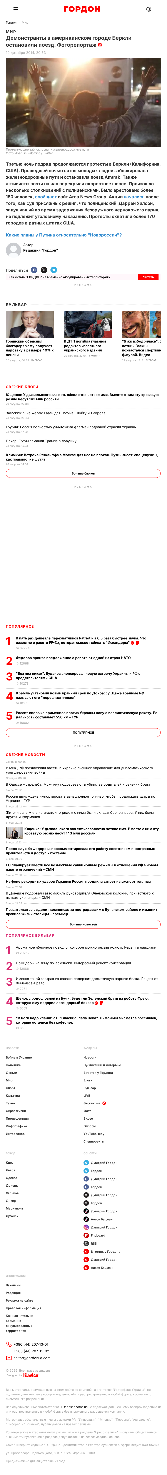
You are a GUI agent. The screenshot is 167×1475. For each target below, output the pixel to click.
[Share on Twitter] (44, 270)
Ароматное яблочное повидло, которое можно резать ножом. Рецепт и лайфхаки (86, 947)
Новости (12, 1048)
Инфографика (16, 1126)
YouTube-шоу (94, 1134)
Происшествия (17, 1118)
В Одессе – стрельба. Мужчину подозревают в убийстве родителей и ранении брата (78, 784)
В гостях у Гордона (98, 1072)
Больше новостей (83, 924)
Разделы (90, 1048)
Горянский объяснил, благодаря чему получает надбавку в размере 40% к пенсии (29, 348)
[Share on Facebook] (34, 270)
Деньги (11, 1072)
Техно (10, 1103)
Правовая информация (23, 1308)
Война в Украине (19, 1057)
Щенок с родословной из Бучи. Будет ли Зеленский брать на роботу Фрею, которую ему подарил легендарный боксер (82, 1000)
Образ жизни (16, 1111)
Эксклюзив (92, 1103)
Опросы (90, 1126)
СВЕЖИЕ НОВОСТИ (25, 754)
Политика (13, 1065)
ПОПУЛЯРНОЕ (20, 626)
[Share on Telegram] (53, 270)
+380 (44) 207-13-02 (31, 1351)
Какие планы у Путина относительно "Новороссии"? (64, 235)
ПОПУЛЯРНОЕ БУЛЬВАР (30, 935)
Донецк (12, 1185)
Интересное (15, 1134)
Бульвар (16, 304)
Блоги (88, 1080)
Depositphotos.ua (75, 1407)
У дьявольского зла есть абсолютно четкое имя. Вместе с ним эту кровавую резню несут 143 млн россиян (91, 831)
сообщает (46, 196)
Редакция (13, 1293)
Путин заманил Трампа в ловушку (42, 441)
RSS (94, 1243)
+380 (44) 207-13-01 (30, 1344)
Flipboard (98, 1235)
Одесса (11, 1178)
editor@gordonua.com (31, 1358)
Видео (88, 1118)
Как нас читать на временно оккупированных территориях (19, 1323)
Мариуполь (14, 1208)
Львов (10, 1170)
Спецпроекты (94, 1141)
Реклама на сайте (19, 1300)
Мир (25, 22)
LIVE (87, 1095)
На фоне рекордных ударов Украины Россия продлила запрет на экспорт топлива (79, 881)
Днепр (11, 1201)
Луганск (12, 1216)
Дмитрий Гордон (104, 1163)
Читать (148, 277)
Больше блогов (83, 473)
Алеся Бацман (102, 1219)
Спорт (10, 1088)
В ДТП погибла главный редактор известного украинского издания (85, 346)
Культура (13, 1095)
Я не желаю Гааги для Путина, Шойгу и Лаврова (56, 413)
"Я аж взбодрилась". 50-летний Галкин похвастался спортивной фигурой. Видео (144, 348)
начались (134, 196)
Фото (88, 1111)
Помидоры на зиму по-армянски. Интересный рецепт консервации (74, 963)
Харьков (12, 1193)
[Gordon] (82, 9)
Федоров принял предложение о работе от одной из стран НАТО (74, 658)
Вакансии (13, 1285)
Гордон (11, 22)
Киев (9, 1162)
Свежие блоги (22, 387)
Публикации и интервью (102, 1065)
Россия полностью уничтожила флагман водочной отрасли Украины (72, 427)
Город (10, 1153)
